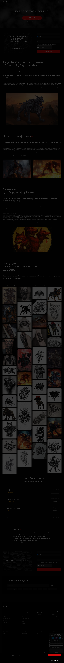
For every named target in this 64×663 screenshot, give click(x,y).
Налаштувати (54, 657)
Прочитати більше (54, 660)
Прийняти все (55, 655)
